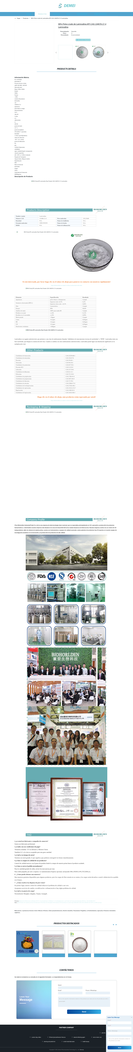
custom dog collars (36, 1037)
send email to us (84, 39)
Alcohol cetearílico (68, 910)
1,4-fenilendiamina (91, 910)
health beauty (86, 1041)
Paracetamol (76, 910)
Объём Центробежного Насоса (57, 1037)
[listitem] (66, 52)
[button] (56, 52)
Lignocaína (100, 910)
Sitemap (82, 1049)
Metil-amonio (18, 910)
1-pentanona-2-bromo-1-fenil (29, 910)
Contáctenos (82, 14)
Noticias (56, 14)
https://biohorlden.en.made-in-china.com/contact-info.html (66, 285)
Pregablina (83, 910)
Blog (68, 14)
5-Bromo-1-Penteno (43, 910)
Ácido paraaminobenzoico (55, 910)
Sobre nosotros (100, 14)
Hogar (28, 14)
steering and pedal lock (49, 1041)
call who (103, 1032)
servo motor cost (97, 1037)
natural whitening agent (79, 1037)
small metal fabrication (69, 1041)
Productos (42, 14)
